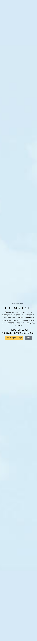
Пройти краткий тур (14, 338)
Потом (28, 338)
